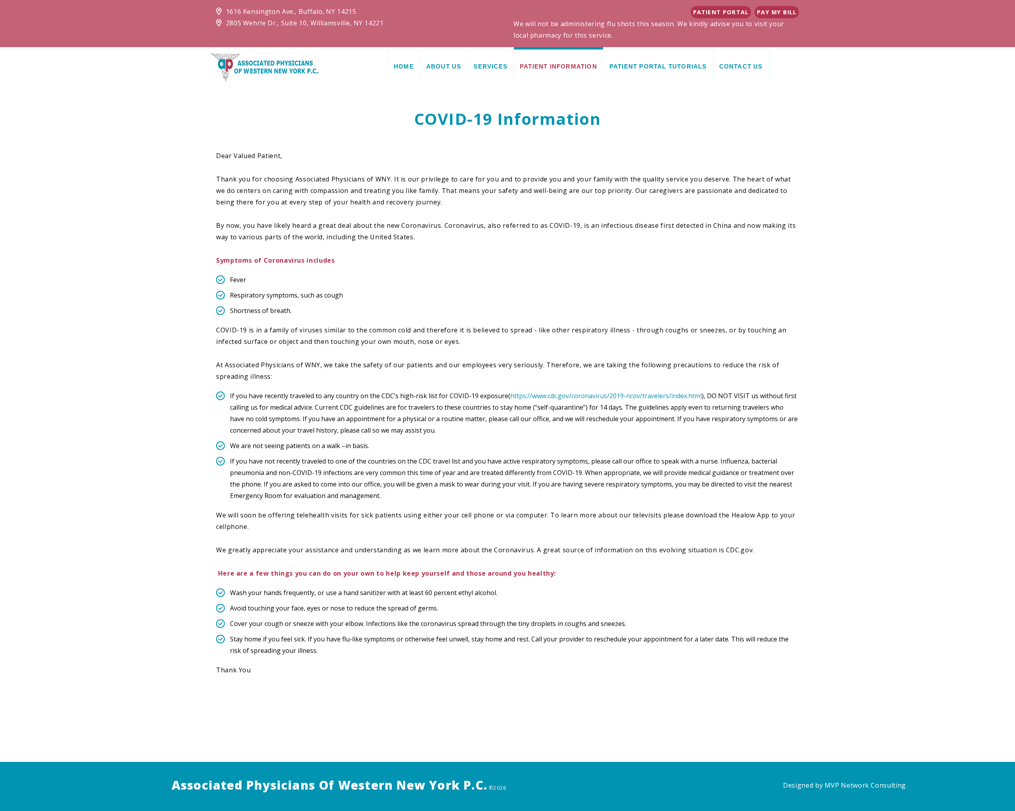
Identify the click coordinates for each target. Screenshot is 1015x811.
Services (490, 66)
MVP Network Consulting (865, 785)
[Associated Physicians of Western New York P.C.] (264, 66)
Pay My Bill (777, 12)
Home (404, 66)
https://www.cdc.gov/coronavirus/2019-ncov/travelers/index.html (606, 395)
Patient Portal (721, 12)
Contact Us (741, 66)
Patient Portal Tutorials (658, 66)
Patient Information (558, 66)
